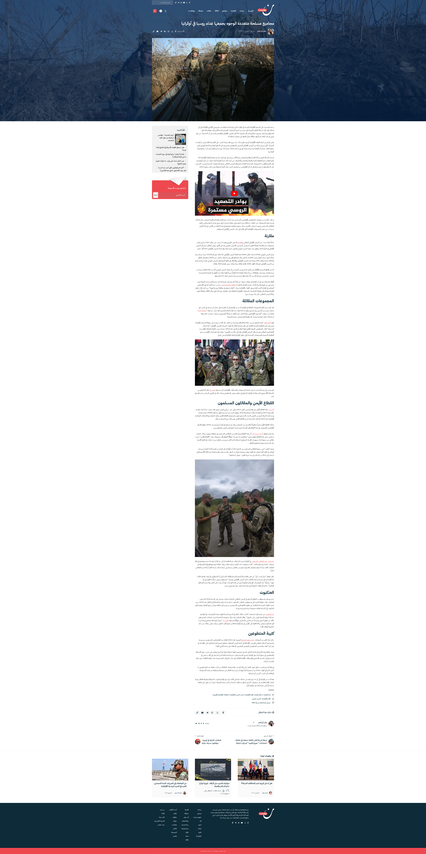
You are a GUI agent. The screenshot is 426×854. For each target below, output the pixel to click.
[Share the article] (175, 31)
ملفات (209, 11)
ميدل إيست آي (257, 433)
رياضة (199, 829)
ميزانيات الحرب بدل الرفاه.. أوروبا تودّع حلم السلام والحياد (214, 785)
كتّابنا (163, 813)
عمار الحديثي (178, 793)
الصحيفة (268, 322)
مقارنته (240, 242)
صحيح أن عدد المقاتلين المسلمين (262, 561)
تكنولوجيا (198, 836)
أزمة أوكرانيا (267, 695)
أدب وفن (186, 817)
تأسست (271, 409)
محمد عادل (217, 791)
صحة (187, 836)
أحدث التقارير (173, 810)
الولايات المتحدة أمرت (228, 285)
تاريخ (200, 825)
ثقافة (217, 11)
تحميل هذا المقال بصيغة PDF (261, 703)
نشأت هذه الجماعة (247, 640)
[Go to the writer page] (271, 723)
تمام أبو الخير (261, 31)
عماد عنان (265, 793)
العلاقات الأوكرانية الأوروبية (220, 695)
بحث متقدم (161, 825)
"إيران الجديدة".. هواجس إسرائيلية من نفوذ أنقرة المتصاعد (166, 138)
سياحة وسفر (185, 825)
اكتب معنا (162, 817)
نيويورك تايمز (202, 310)
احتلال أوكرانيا (258, 695)
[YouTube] (184, 2)
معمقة (200, 11)
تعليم (199, 832)
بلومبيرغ (212, 390)
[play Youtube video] (234, 193)
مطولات (174, 817)
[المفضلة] (155, 11)
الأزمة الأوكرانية (249, 695)
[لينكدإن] (199, 723)
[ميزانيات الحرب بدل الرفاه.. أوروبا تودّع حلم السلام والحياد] (213, 769)
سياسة (242, 11)
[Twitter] (186, 2)
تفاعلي (175, 829)
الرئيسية (250, 11)
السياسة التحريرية (159, 821)
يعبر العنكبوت (269, 614)
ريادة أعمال (185, 821)
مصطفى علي (208, 791)
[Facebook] (189, 2)
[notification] (165, 11)
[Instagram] (181, 2)
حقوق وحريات (197, 817)
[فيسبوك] (203, 723)
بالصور (175, 836)
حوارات (175, 821)
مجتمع (224, 11)
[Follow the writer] (253, 722)
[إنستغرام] (201, 723)
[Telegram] (178, 2)
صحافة (186, 813)
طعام (187, 832)
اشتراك (155, 195)
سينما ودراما (185, 829)
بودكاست (191, 11)
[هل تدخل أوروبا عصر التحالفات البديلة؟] (256, 769)
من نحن (162, 810)
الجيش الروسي (256, 699)
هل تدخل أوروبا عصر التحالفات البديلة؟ (256, 783)
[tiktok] (232, 822)
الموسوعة (174, 832)
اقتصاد (233, 11)
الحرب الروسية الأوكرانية (237, 695)
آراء (200, 821)
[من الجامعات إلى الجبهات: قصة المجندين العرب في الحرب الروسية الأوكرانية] (170, 769)
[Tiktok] (175, 2)
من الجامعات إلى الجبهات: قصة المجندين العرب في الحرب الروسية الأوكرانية (170, 785)
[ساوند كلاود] (196, 723)
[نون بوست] (266, 11)
